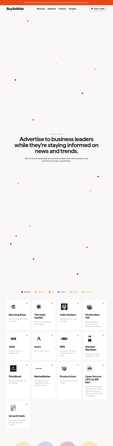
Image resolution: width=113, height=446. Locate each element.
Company (72, 9)
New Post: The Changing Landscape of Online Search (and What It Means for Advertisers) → (56, 2)
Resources (41, 9)
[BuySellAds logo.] (15, 10)
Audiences (52, 9)
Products (62, 9)
